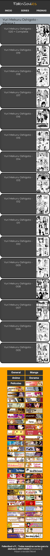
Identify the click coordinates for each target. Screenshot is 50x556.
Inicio (8, 10)
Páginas (42, 10)
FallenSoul (25, 4)
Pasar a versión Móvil (25, 551)
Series (25, 10)
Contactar (36, 549)
